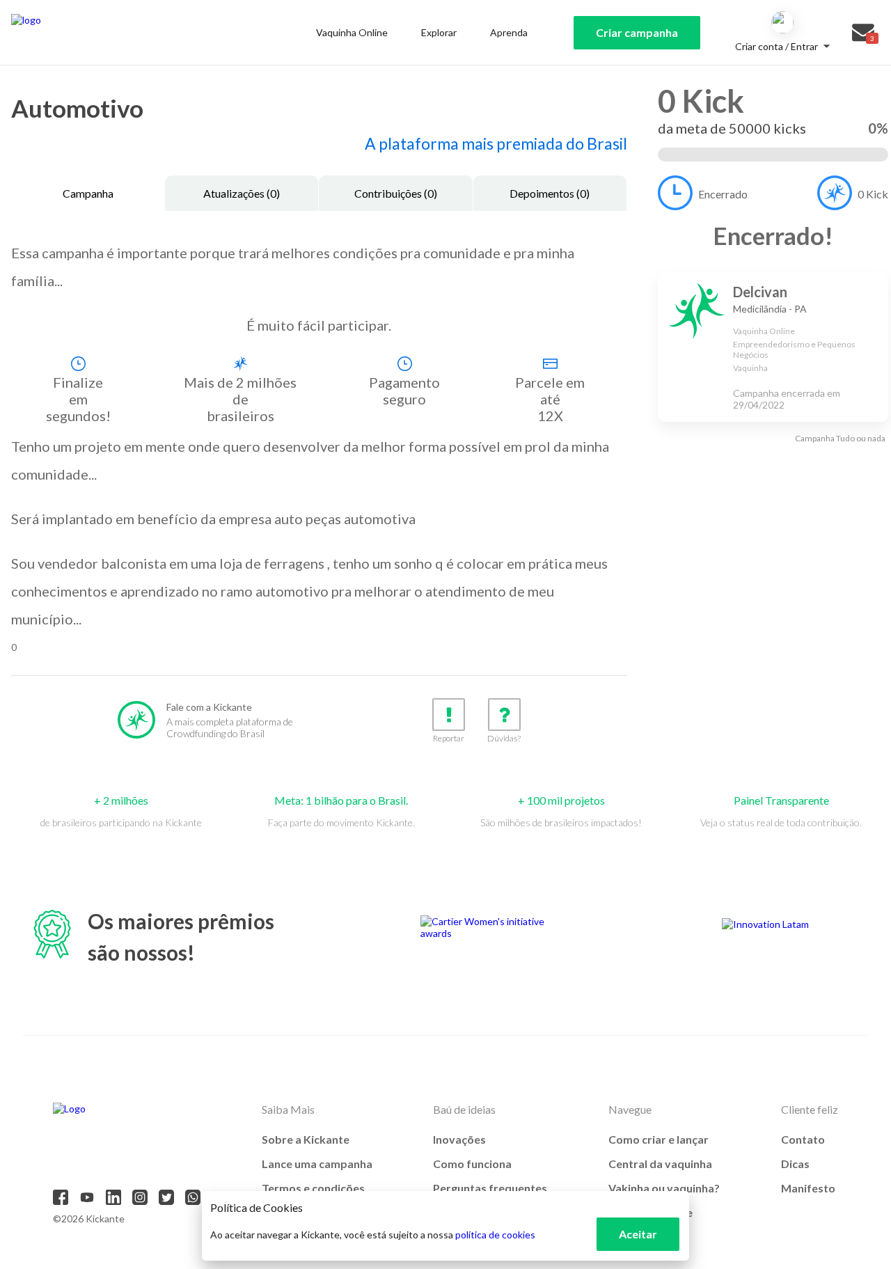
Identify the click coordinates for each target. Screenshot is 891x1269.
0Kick (873, 193)
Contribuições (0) (395, 193)
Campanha (88, 193)
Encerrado (723, 193)
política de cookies (495, 1234)
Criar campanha (637, 32)
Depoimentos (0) (550, 193)
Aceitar (638, 1233)
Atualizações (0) (241, 193)
